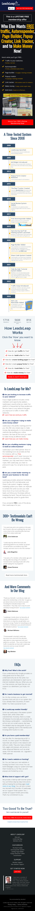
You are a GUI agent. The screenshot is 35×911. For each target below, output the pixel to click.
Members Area (17, 841)
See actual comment (25, 607)
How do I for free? (18, 355)
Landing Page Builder (17, 851)
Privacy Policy (12, 904)
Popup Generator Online (17, 853)
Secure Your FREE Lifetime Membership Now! (17, 122)
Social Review (17, 855)
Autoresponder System (17, 849)
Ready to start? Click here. (17, 377)
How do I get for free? (18, 351)
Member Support (17, 862)
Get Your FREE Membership (24, 8)
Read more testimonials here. (16, 575)
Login (12, 8)
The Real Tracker (17, 848)
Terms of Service (22, 904)
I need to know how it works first (17, 822)
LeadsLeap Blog (17, 839)
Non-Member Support (17, 864)
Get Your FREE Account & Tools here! (17, 818)
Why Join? (17, 837)
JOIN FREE (17, 871)
